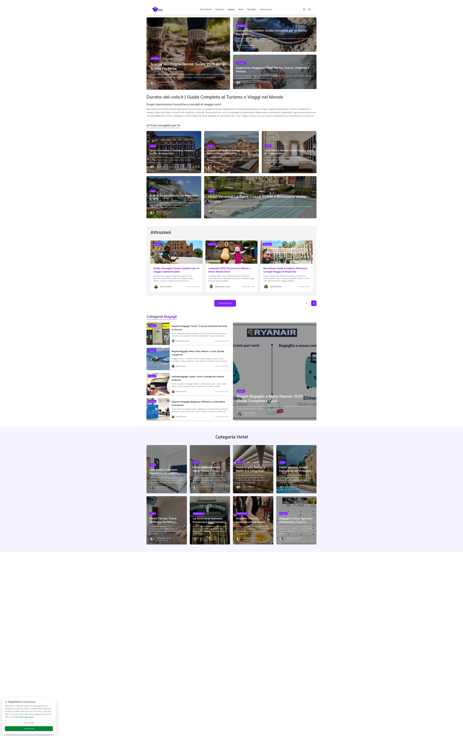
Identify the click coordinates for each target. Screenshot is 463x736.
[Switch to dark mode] (309, 9)
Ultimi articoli (205, 9)
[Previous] (306, 303)
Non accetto (29, 723)
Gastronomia (265, 9)
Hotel (240, 9)
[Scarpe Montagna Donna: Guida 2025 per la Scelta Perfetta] (188, 53)
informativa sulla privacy (24, 717)
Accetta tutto (29, 729)
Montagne (251, 9)
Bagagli (231, 9)
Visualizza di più (225, 303)
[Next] (314, 303)
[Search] (304, 9)
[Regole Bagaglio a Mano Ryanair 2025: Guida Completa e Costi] (275, 371)
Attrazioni (219, 9)
